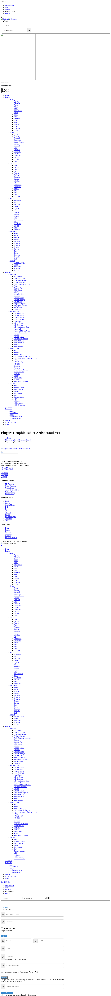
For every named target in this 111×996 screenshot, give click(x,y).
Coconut (17, 146)
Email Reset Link (7, 993)
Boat (15, 126)
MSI (15, 218)
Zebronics (17, 267)
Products (8, 272)
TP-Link (17, 255)
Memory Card (14, 348)
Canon (12, 132)
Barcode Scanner (20, 278)
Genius (16, 179)
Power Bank (18, 378)
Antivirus (13, 274)
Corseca (16, 144)
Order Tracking (10, 422)
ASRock (17, 118)
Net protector (18, 220)
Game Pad (17, 309)
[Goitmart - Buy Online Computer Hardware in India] (8, 19)
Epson (12, 163)
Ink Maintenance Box (21, 327)
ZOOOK (17, 268)
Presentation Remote (21, 370)
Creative (17, 150)
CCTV (16, 292)
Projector (17, 374)
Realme (16, 237)
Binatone (17, 128)
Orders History (10, 488)
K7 (15, 202)
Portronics (17, 230)
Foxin (16, 171)
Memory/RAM (19, 341)
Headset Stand (19, 317)
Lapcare (16, 206)
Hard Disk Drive (19, 319)
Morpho (16, 216)
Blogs (12, 415)
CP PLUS (17, 152)
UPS (15, 399)
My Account (9, 5)
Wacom (7, 515)
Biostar (16, 124)
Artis (15, 117)
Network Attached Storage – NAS (25, 358)
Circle (16, 134)
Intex (15, 193)
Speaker (16, 391)
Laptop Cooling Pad (21, 339)
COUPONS (14, 413)
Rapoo (16, 233)
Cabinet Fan (18, 288)
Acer (11, 99)
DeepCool (17, 155)
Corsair (16, 136)
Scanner (12, 383)
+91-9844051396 (7, 467)
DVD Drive (18, 302)
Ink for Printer (19, 323)
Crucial (16, 154)
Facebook (4, 473)
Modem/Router (19, 343)
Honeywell (17, 185)
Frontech (17, 173)
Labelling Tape (19, 337)
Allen (16, 107)
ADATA (17, 103)
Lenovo (16, 208)
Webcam (17, 401)
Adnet (16, 105)
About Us (8, 407)
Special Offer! (6, 882)
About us (8, 534)
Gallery (7, 424)
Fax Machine (18, 307)
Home (7, 95)
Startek (16, 249)
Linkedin (4, 477)
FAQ (11, 411)
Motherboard (18, 346)
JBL (11, 198)
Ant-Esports (18, 111)
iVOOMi (17, 196)
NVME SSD (18, 362)
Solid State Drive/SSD (21, 381)
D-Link (16, 159)
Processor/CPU (19, 372)
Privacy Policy (10, 494)
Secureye (17, 243)
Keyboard (17, 329)
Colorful (17, 138)
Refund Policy (10, 492)
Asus (15, 120)
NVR (16, 360)
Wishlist (8, 9)
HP (15, 183)
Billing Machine (19, 282)
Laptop (16, 335)
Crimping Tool (19, 294)
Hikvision (17, 187)
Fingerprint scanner (20, 305)
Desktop (17, 296)
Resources (8, 409)
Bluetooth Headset (20, 280)
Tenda (16, 253)
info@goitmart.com (13, 2)
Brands (7, 97)
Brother (16, 130)
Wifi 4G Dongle (19, 405)
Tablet (16, 395)
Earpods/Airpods (19, 304)
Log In (7, 13)
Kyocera (17, 204)
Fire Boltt (17, 167)
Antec (16, 113)
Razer (16, 235)
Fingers (16, 169)
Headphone (18, 321)
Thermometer (18, 393)
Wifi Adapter (18, 403)
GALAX (17, 175)
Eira (15, 165)
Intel (15, 191)
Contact (8, 420)
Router (16, 380)
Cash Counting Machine (22, 284)
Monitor (16, 344)
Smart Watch (18, 389)
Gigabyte (17, 181)
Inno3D (16, 189)
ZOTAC (17, 270)
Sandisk (16, 239)
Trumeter (17, 257)
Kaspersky (17, 200)
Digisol (16, 157)
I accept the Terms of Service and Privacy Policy (21, 972)
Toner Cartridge (19, 397)
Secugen (17, 245)
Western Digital (19, 263)
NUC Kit (17, 364)
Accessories (18, 276)
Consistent (17, 140)
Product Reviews (15, 418)
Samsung (17, 241)
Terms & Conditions (12, 490)
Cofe (15, 148)
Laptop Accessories (20, 333)
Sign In (4, 936)
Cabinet (16, 286)
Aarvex (16, 101)
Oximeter (17, 366)
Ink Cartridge (18, 325)
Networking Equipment (22, 356)
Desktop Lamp (19, 298)
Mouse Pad (18, 354)
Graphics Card (19, 313)
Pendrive (17, 368)
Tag (15, 251)
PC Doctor (17, 224)
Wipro (16, 265)
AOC (16, 115)
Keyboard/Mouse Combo (22, 331)
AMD (16, 109)
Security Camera (19, 387)
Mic (15, 350)
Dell (15, 161)
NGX (16, 222)
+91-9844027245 (7, 469)
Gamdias (17, 177)
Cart (6, 7)
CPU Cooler (18, 290)
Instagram (4, 475)
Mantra (16, 214)
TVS (15, 259)
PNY (15, 228)
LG (15, 210)
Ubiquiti (12, 261)
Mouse (16, 352)
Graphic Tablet (19, 315)
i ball (15, 194)
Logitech (17, 212)
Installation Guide (16, 417)
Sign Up (4, 977)
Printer (16, 376)
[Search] (29, 30)
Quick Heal (13, 231)
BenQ (16, 122)
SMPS (16, 385)
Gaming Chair (14, 311)
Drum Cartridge (19, 300)
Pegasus (16, 226)
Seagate (16, 247)
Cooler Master (19, 142)
